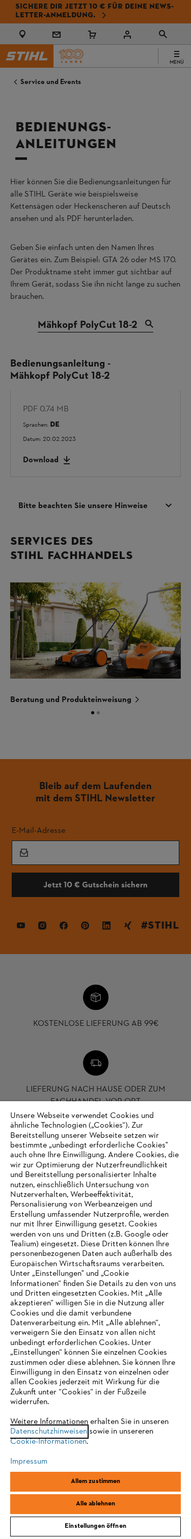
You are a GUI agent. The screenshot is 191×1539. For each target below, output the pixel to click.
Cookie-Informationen (48, 1441)
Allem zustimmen (96, 1481)
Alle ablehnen (96, 1503)
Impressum (28, 1461)
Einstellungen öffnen (95, 1526)
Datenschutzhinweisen (48, 1431)
